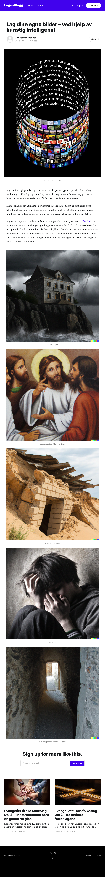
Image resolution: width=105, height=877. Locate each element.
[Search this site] (72, 6)
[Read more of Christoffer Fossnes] (10, 39)
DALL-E (86, 221)
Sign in (80, 5)
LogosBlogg (13, 5)
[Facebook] (55, 853)
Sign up (54, 857)
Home (31, 5)
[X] (51, 853)
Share (93, 39)
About (41, 5)
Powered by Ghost (93, 855)
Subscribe (93, 5)
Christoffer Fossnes (25, 37)
